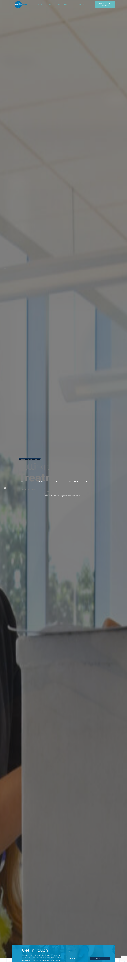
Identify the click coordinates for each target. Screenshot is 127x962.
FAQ (72, 4)
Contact (81, 4)
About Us (51, 4)
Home (40, 4)
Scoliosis (62, 4)
